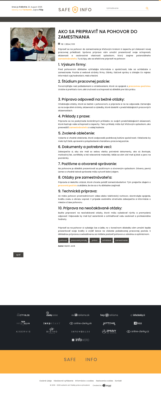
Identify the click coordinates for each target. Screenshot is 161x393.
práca (94, 240)
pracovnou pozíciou (139, 86)
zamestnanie (121, 240)
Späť (18, 254)
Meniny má (22, 9)
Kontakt (118, 381)
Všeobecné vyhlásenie (63, 381)
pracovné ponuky (79, 240)
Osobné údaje (45, 381)
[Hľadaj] (147, 8)
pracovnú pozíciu (67, 185)
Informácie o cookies (84, 381)
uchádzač (106, 240)
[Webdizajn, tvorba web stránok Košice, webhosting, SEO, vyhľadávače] (106, 385)
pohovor (63, 240)
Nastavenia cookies (104, 381)
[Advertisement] (32, 78)
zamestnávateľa (67, 58)
